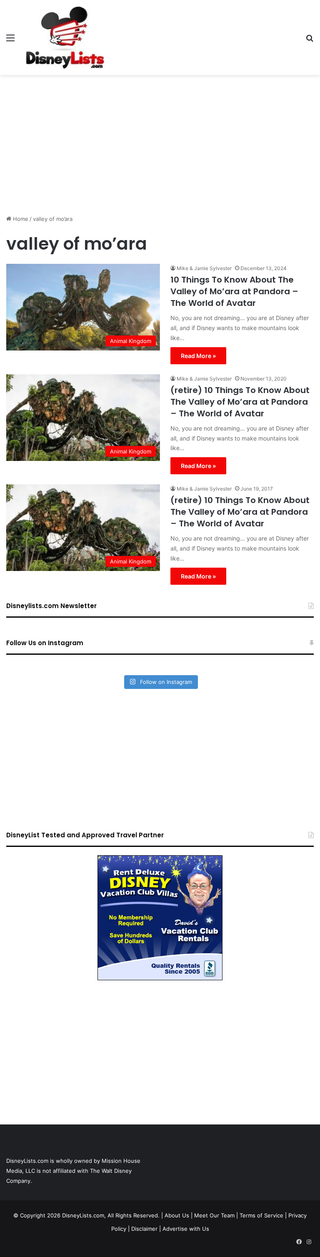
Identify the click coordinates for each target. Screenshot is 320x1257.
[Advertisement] (160, 141)
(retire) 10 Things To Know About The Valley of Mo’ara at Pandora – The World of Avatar (240, 401)
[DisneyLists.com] (65, 37)
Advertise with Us (185, 1228)
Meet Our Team (214, 1215)
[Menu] (10, 40)
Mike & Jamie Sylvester (204, 268)
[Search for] (309, 40)
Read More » (198, 355)
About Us (177, 1215)
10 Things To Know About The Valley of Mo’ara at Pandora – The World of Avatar (234, 291)
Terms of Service (261, 1215)
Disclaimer (144, 1228)
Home (19, 218)
